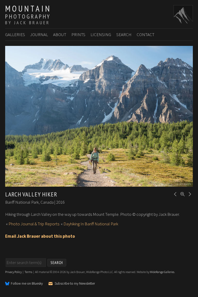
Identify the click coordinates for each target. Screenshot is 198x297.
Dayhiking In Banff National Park (90, 224)
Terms (28, 272)
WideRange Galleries (162, 272)
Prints (78, 34)
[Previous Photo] (174, 193)
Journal (39, 34)
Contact (145, 34)
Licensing (100, 34)
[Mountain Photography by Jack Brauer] (183, 21)
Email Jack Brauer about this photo (40, 236)
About (59, 34)
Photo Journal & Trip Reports (34, 224)
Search (123, 34)
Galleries (15, 34)
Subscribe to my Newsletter (75, 283)
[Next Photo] (189, 193)
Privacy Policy (13, 272)
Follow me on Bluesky (27, 284)
